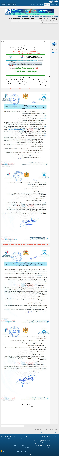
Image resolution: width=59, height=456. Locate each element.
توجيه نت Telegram (12, 445)
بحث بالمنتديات (47, 7)
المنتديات (46, 4)
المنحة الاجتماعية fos (14, 20)
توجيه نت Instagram (11, 442)
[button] (37, 4)
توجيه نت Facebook (12, 440)
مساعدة (8, 451)
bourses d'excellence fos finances (25, 20)
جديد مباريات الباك (26, 442)
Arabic (55, 451)
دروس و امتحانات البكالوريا (24, 447)
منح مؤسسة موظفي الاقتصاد (53, 22)
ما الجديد (41, 4)
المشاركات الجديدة (54, 7)
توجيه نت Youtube (12, 447)
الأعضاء (34, 4)
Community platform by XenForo (29, 454)
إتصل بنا (26, 451)
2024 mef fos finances (36, 20)
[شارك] (3, 41)
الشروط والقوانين (20, 451)
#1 (1, 41)
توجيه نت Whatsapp (12, 438)
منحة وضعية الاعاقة (44, 22)
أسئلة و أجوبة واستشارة (25, 438)
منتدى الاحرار (27, 440)
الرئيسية (4, 451)
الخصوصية (13, 451)
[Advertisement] (29, 32)
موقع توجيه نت (54, 4)
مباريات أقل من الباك (25, 445)
